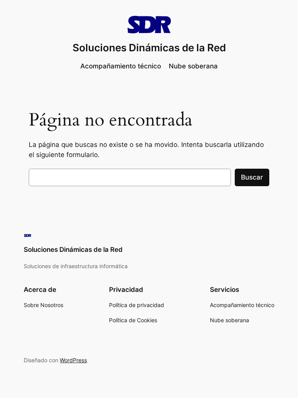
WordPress (73, 360)
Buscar (252, 177)
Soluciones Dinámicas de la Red (149, 48)
